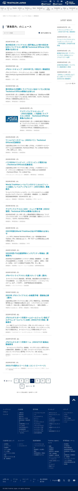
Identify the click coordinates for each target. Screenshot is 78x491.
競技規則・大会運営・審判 (39, 450)
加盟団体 (51, 449)
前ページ (9, 381)
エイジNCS (22, 425)
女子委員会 (67, 445)
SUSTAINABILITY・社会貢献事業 (24, 428)
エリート (36, 418)
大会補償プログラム (39, 455)
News (34, 8)
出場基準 (6, 447)
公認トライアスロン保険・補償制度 (9, 457)
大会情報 (20, 409)
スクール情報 (7, 449)
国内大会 (21, 414)
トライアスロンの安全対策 (9, 454)
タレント (36, 420)
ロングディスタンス (39, 422)
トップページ (7, 409)
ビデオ (65, 414)
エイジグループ (23, 445)
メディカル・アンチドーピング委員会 (69, 459)
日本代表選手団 (38, 433)
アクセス (51, 468)
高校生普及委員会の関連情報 (69, 463)
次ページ (29, 386)
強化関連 (66, 444)
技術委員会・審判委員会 (69, 452)
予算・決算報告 (53, 453)
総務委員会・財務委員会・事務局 (69, 455)
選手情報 (35, 409)
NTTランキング (53, 412)
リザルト (5, 412)
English (45, 1)
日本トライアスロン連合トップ (11, 16)
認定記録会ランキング (54, 431)
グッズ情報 (7, 451)
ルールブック (7, 445)
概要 (50, 446)
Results (15, 8)
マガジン (66, 416)
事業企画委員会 (68, 447)
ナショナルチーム (38, 416)
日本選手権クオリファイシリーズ (54, 421)
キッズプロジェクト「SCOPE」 (24, 432)
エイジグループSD (38, 427)
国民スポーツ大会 (23, 418)
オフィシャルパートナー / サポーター (54, 458)
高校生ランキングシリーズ (54, 428)
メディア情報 (67, 418)
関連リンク (52, 466)
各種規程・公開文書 (54, 455)
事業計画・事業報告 (54, 451)
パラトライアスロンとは (39, 446)
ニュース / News (26, 16)
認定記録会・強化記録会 (24, 421)
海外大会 (21, 416)
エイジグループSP (38, 429)
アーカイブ (52, 464)
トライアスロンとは (39, 444)
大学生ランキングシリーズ (54, 424)
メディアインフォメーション (69, 421)
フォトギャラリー (68, 412)
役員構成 (51, 448)
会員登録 (6, 444)
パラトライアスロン (39, 425)
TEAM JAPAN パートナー (54, 461)
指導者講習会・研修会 (39, 453)
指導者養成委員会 (68, 449)
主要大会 (21, 412)
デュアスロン (37, 423)
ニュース (5, 414)
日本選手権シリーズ (24, 423)
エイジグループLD (38, 431)
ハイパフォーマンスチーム (39, 413)
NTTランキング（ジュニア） (54, 415)
